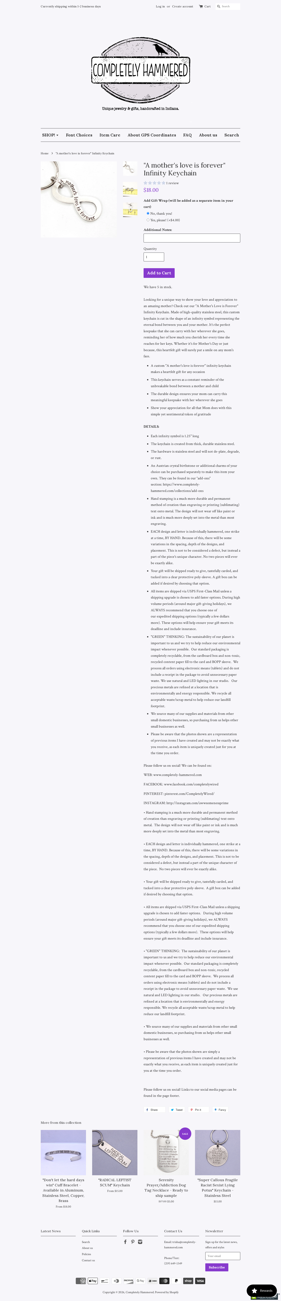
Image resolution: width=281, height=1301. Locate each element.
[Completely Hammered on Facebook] (125, 1242)
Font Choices (79, 134)
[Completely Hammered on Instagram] (140, 1242)
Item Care (110, 134)
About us (208, 134)
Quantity (150, 248)
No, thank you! (161, 213)
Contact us (88, 1260)
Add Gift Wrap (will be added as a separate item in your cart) (188, 203)
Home (45, 153)
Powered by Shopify (167, 1292)
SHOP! (49, 134)
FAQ (187, 134)
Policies (86, 1254)
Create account (182, 6)
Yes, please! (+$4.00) (165, 220)
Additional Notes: (158, 229)
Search (231, 134)
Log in (160, 6)
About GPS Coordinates (152, 134)
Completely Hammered (140, 1292)
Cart (207, 6)
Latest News (51, 1231)
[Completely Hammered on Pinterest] (132, 1242)
